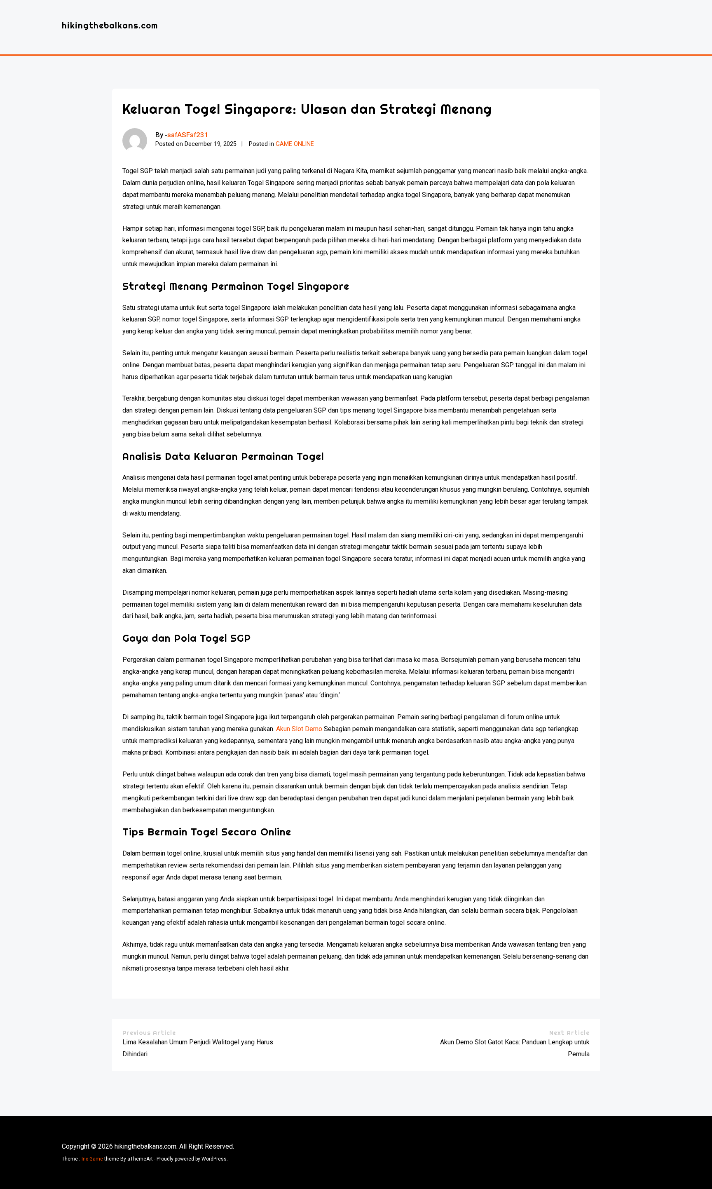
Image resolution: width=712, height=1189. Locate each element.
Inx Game (92, 1159)
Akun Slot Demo (299, 729)
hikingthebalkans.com (110, 25)
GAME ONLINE (295, 144)
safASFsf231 (187, 135)
